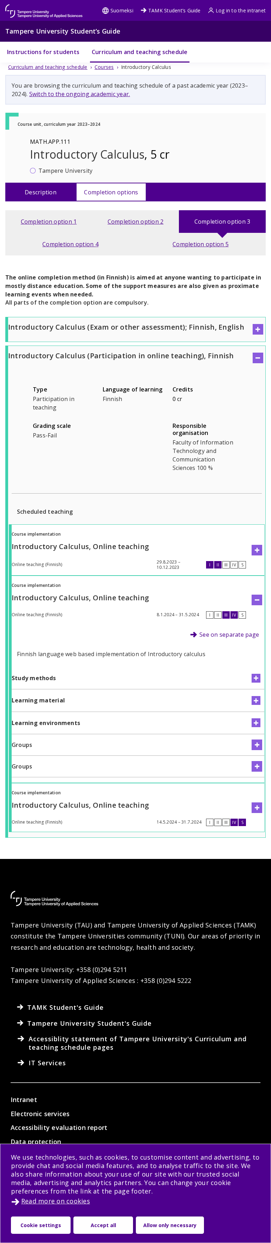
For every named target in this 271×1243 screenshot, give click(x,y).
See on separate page (229, 634)
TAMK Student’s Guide (174, 10)
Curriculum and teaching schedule (140, 52)
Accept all (103, 1225)
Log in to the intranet (241, 10)
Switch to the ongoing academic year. (79, 94)
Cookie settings (40, 1225)
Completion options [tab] (111, 192)
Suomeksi (121, 10)
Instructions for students (43, 52)
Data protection (36, 1141)
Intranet (24, 1099)
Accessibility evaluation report (59, 1127)
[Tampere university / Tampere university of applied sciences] (44, 7)
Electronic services (40, 1113)
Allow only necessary (170, 1225)
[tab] (48, 221)
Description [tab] (40, 192)
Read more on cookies (55, 1201)
